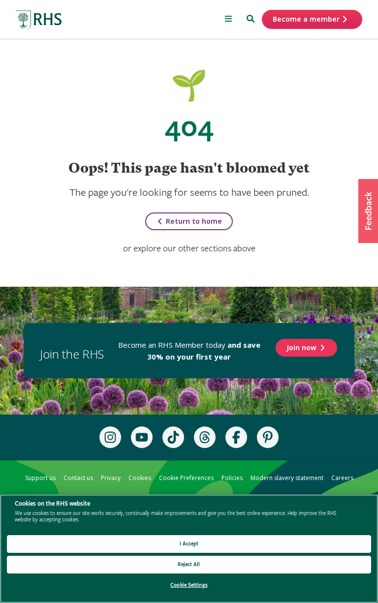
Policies (232, 478)
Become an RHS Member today (189, 351)
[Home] (39, 20)
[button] (368, 211)
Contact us (78, 478)
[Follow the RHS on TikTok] (173, 437)
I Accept (189, 544)
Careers (342, 478)
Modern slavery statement (287, 478)
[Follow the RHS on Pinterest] (268, 437)
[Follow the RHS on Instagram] (110, 437)
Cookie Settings (189, 585)
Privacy (111, 478)
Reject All (189, 564)
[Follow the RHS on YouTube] (142, 437)
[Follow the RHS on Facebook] (236, 437)
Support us (40, 478)
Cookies (139, 478)
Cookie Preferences (186, 478)
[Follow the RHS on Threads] (205, 437)
